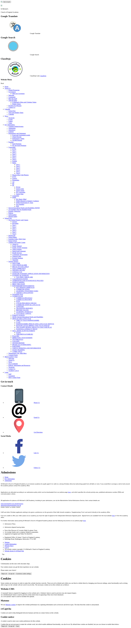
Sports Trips (19, 194)
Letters (10, 121)
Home (6, 86)
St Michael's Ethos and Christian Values (24, 102)
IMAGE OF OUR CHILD (20, 267)
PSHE (14, 197)
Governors (11, 376)
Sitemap (7, 542)
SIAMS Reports (17, 140)
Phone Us (37, 402)
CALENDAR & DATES (20, 279)
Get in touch (6, 2)
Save (17, 626)
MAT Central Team (14, 377)
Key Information (10, 125)
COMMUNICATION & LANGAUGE (28, 305)
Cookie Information (10, 544)
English (14, 161)
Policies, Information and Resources (19, 365)
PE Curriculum (20, 192)
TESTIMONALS (17, 339)
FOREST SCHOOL (18, 315)
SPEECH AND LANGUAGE (21, 318)
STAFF (18, 332)
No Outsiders (20, 204)
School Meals (12, 237)
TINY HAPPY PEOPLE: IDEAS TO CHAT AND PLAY (34, 327)
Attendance (11, 130)
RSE (17, 206)
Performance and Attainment (17, 133)
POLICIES (15, 336)
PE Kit (18, 187)
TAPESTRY (20, 306)
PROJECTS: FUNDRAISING (21, 344)
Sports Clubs (20, 189)
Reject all (4, 573)
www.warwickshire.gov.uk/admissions (12, 503)
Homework (11, 235)
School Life (8, 218)
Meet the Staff (12, 99)
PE (13, 185)
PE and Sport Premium (19, 145)
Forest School (12, 241)
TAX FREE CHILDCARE (24, 277)
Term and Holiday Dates (15, 112)
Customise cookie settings (23, 573)
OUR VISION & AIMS (19, 265)
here (69, 492)
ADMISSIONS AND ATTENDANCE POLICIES (27, 280)
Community (12, 97)
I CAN (18, 322)
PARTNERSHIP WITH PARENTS (23, 286)
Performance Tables (18, 138)
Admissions (12, 128)
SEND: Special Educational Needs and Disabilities (27, 317)
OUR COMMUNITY (19, 268)
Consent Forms (13, 355)
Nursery (14, 222)
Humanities (15, 180)
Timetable (15, 260)
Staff (9, 374)
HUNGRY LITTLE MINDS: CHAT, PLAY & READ (32, 325)
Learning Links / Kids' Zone (17, 239)
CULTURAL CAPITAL (23, 313)
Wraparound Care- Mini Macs (17, 353)
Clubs (10, 123)
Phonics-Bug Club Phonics (20, 175)
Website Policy (9, 546)
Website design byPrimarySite (14, 551)
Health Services (17, 253)
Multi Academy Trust (11, 357)
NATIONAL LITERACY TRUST (26, 329)
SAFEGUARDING (18, 282)
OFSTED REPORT (18, 343)
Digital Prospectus (13, 90)
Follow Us (37, 467)
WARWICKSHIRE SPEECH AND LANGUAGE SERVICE (35, 324)
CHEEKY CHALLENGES (24, 293)
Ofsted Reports (16, 137)
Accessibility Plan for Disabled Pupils (19, 209)
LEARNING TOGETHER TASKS (27, 291)
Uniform (11, 131)
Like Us (36, 453)
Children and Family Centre (16, 242)
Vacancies (11, 118)
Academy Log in (13, 370)
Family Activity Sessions (19, 247)
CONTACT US (17, 272)
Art (13, 182)
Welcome (11, 95)
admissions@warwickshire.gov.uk (11, 505)
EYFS (14, 149)
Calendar (7, 109)
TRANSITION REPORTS (24, 308)
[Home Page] (2, 2)
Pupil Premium (16, 144)
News (6, 116)
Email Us (36, 417)
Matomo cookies (11, 604)
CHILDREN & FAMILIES (24, 334)
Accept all (11, 573)
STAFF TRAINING (18, 350)
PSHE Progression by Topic (24, 202)
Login (6, 372)
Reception (15, 223)
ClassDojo (43, 76)
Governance (12, 92)
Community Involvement (19, 254)
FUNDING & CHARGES (20, 275)
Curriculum (11, 147)
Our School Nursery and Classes (18, 220)
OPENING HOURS (18, 270)
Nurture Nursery (13, 261)
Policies (10, 213)
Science (14, 178)
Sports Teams (20, 190)
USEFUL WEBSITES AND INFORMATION (26, 348)
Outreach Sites (16, 256)
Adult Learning (17, 249)
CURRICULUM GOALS (24, 298)
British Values (16, 104)
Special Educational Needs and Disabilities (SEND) (24, 208)
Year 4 (14, 156)
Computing (15, 196)
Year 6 (14, 159)
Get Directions (38, 432)
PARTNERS (16, 346)
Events (10, 119)
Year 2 (14, 152)
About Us (8, 88)
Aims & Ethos (12, 100)
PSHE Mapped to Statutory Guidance (27, 201)
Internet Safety (12, 216)
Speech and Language (19, 251)
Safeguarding (12, 215)
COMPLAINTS (17, 351)
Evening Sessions (17, 258)
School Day (12, 111)
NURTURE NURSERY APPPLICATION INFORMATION (31, 273)
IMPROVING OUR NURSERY (22, 338)
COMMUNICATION (23, 289)
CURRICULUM (17, 296)
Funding (11, 142)
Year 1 (14, 151)
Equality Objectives (14, 211)
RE (13, 183)
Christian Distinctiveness (15, 126)
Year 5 (14, 157)
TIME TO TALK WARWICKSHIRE (27, 320)
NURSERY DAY (17, 294)
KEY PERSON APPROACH (25, 287)
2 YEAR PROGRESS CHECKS (26, 303)
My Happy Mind (21, 199)
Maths (14, 163)
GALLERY (16, 341)
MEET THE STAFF (18, 284)
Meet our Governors (18, 93)
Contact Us (11, 107)
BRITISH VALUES (22, 310)
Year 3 (14, 154)
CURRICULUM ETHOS (24, 299)
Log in (7, 547)
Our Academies (13, 364)
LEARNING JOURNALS (24, 312)
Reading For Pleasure (14, 105)
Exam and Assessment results (21, 135)
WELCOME (16, 263)
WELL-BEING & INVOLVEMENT (23, 331)
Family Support (17, 246)
